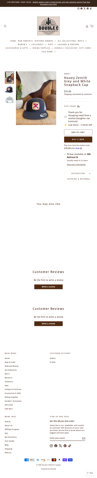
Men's (81, 41)
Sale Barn (48, 52)
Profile (52, 362)
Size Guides (9, 441)
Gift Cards (85, 48)
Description (78, 173)
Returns (8, 453)
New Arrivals (25, 41)
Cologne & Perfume (68, 44)
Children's (38, 44)
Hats (51, 44)
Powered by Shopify (48, 469)
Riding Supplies (42, 48)
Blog (7, 445)
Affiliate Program (12, 429)
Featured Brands (44, 41)
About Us (9, 425)
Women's (23, 44)
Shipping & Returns (78, 179)
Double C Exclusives (66, 48)
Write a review (48, 287)
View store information (76, 165)
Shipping (68, 94)
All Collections (67, 41)
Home (13, 41)
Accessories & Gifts (17, 48)
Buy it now (78, 139)
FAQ (6, 433)
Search (8, 422)
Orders (53, 358)
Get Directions (11, 437)
